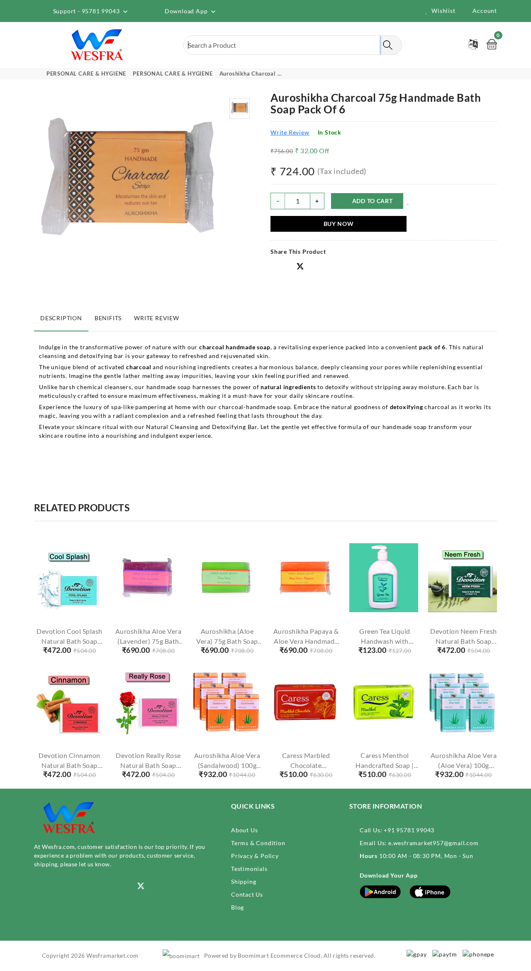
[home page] (97, 44)
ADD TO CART (372, 200)
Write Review (289, 132)
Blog (237, 907)
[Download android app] (380, 891)
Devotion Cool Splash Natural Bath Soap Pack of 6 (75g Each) (69, 641)
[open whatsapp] (114, 886)
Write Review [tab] (156, 317)
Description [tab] (61, 317)
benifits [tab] (108, 317)
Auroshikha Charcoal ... (250, 73)
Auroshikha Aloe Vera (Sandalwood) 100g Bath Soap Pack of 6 (227, 765)
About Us (244, 830)
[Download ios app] (430, 891)
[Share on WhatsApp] (286, 266)
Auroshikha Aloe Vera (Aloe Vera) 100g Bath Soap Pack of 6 (464, 765)
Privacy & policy (255, 855)
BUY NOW (339, 223)
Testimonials (249, 868)
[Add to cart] (54, 603)
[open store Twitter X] (300, 266)
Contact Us (247, 894)
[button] (313, 266)
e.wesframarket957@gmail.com (433, 842)
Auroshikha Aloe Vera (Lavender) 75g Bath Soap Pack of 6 (148, 641)
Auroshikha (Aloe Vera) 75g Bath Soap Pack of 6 (227, 641)
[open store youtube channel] (63, 886)
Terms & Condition (258, 842)
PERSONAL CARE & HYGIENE (86, 73)
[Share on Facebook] (274, 266)
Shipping (243, 881)
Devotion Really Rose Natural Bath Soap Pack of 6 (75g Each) (148, 765)
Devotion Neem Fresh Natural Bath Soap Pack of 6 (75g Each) (463, 641)
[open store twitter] (141, 885)
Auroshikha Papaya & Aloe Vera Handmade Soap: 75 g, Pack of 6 (306, 641)
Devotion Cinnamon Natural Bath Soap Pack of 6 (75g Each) (69, 765)
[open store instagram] (37, 886)
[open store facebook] (89, 886)
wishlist (443, 10)
